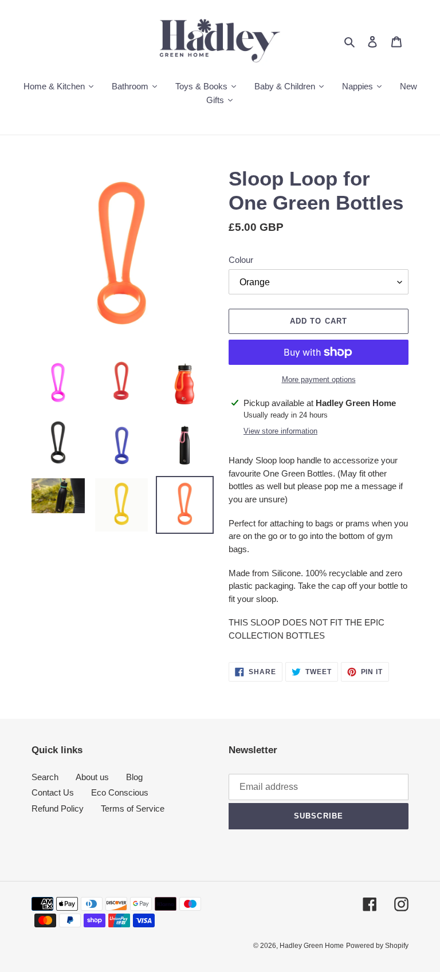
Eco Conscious (119, 792)
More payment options (319, 379)
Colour (241, 260)
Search (45, 777)
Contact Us (53, 792)
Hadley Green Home (312, 946)
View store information (280, 431)
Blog (134, 777)
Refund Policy (58, 808)
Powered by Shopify (377, 946)
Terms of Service (132, 808)
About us (92, 777)
